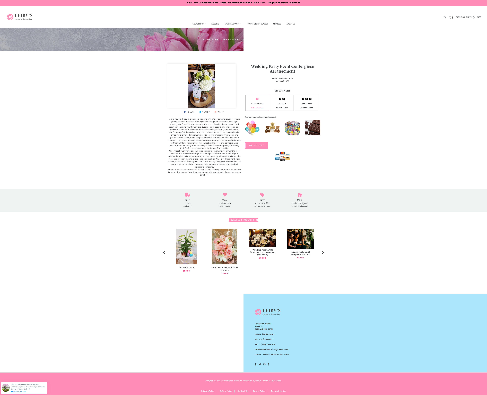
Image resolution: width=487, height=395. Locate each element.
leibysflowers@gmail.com (275, 349)
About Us (290, 24)
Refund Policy (226, 391)
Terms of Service (278, 391)
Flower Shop (200, 23)
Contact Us (243, 391)
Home (207, 39)
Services (277, 24)
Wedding (215, 24)
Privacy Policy (259, 391)
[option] (186, 250)
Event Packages (234, 23)
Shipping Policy (207, 391)
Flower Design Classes (257, 24)
